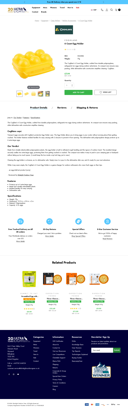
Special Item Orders (59, 376)
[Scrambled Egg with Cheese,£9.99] (29, 279)
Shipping (55, 364)
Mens (35, 344)
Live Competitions (58, 354)
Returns (55, 368)
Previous (25, 2)
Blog (54, 389)
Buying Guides (77, 358)
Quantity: (67, 80)
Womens (36, 348)
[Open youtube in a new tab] (18, 374)
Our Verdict (17, 118)
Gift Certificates (58, 341)
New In (35, 354)
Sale (34, 358)
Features (26, 118)
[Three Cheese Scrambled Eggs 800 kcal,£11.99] (76, 279)
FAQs (74, 341)
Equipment (36, 341)
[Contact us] (102, 10)
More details (20, 241)
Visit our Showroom (59, 351)
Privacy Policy (57, 379)
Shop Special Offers (78, 236)
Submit (117, 350)
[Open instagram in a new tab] (13, 374)
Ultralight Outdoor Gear (26, 175)
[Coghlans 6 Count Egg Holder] (19, 94)
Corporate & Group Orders (59, 372)
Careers (55, 386)
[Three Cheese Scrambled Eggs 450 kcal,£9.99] (99, 279)
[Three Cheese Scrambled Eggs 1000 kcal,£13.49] (52, 279)
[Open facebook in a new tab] (9, 374)
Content (36, 361)
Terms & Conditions (59, 383)
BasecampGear (77, 361)
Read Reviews (107, 239)
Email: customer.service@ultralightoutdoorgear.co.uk (23, 367)
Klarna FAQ (56, 361)
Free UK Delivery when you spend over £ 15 (64, 2)
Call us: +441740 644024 (17, 363)
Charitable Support (59, 358)
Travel (35, 351)
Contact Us (56, 348)
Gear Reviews (77, 348)
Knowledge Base (77, 344)
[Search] (111, 9)
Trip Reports (76, 351)
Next (103, 2)
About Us (56, 344)
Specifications (35, 118)
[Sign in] (106, 10)
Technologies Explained (80, 354)
